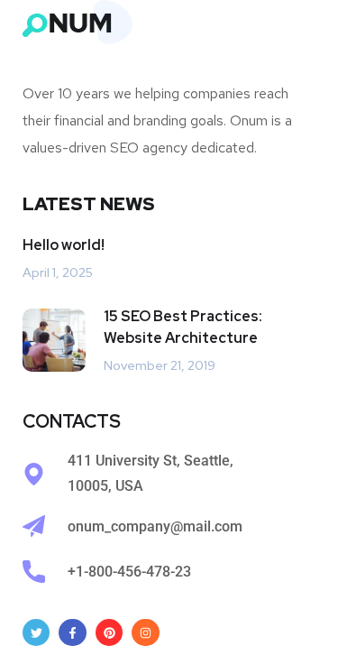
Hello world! (64, 244)
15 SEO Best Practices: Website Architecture (183, 327)
